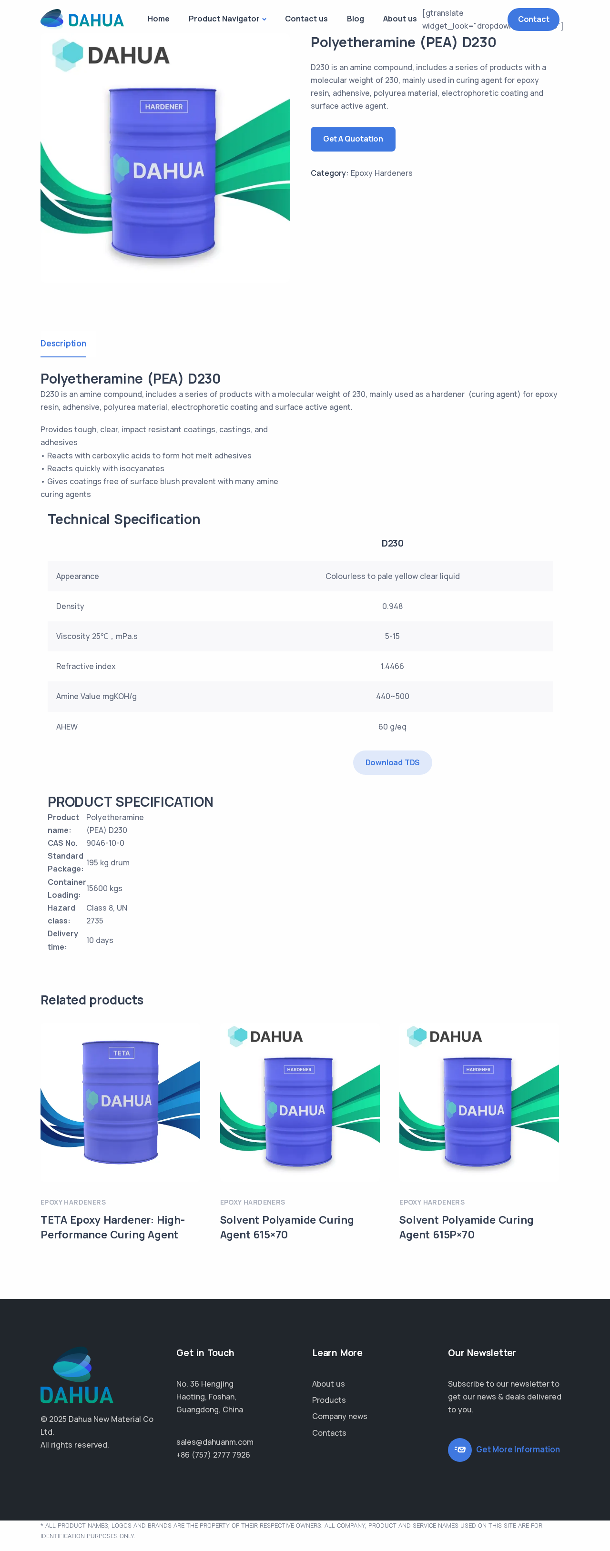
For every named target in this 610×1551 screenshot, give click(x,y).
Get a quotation (353, 138)
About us (400, 18)
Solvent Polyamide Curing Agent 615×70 (287, 1227)
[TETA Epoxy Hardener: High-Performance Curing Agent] (120, 1102)
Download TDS (393, 762)
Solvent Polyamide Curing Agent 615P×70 (466, 1227)
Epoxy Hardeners (382, 173)
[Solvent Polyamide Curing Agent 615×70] (300, 1102)
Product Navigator (224, 18)
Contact (533, 19)
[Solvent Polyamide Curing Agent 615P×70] (479, 1102)
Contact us (306, 18)
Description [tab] (63, 343)
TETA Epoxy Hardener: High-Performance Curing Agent (113, 1227)
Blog (355, 18)
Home (159, 18)
